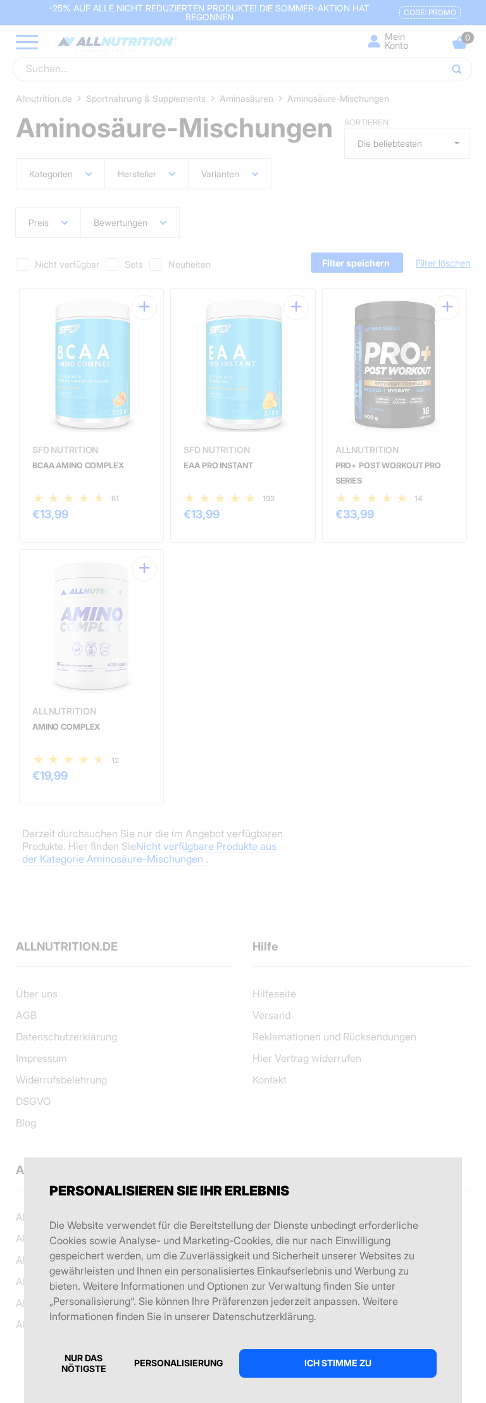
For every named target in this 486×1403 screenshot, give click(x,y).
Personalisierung (178, 1362)
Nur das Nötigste (83, 1363)
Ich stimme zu (337, 1362)
